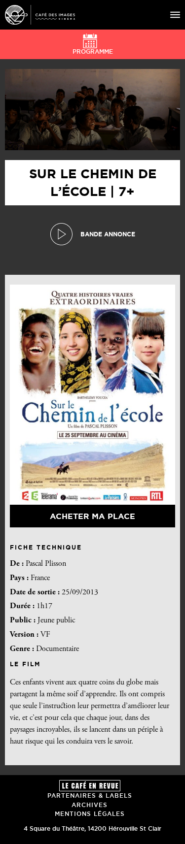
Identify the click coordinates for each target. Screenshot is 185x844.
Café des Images (40, 15)
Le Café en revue (89, 785)
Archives (90, 805)
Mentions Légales (90, 814)
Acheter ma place (92, 516)
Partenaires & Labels (89, 795)
